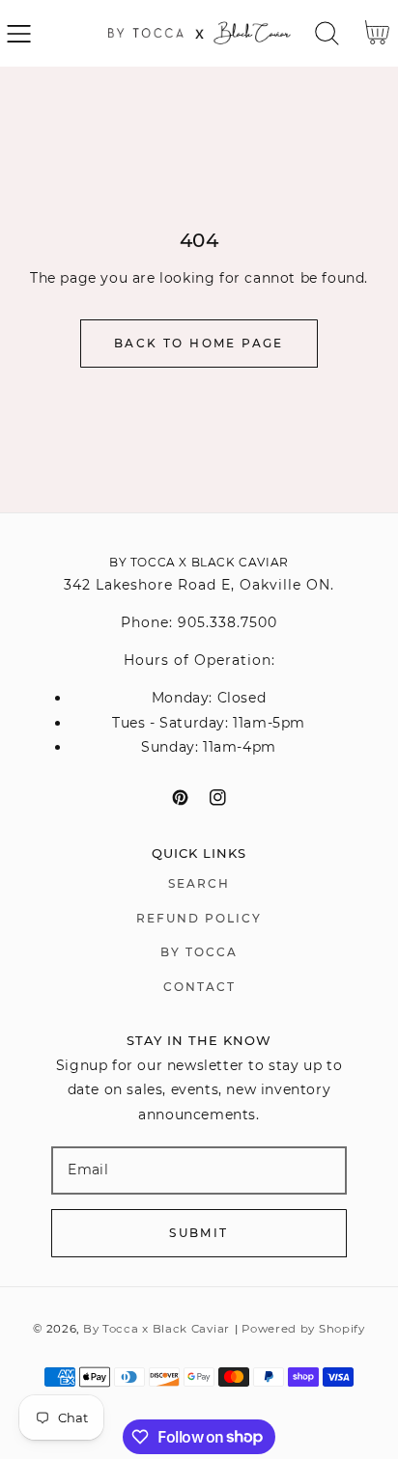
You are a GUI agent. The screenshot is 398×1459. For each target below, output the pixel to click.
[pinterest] (180, 797)
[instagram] (218, 797)
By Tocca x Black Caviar (156, 1328)
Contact (199, 986)
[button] (19, 33)
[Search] (327, 33)
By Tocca (199, 952)
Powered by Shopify (303, 1328)
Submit (198, 1232)
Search (199, 883)
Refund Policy (199, 918)
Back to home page (199, 343)
